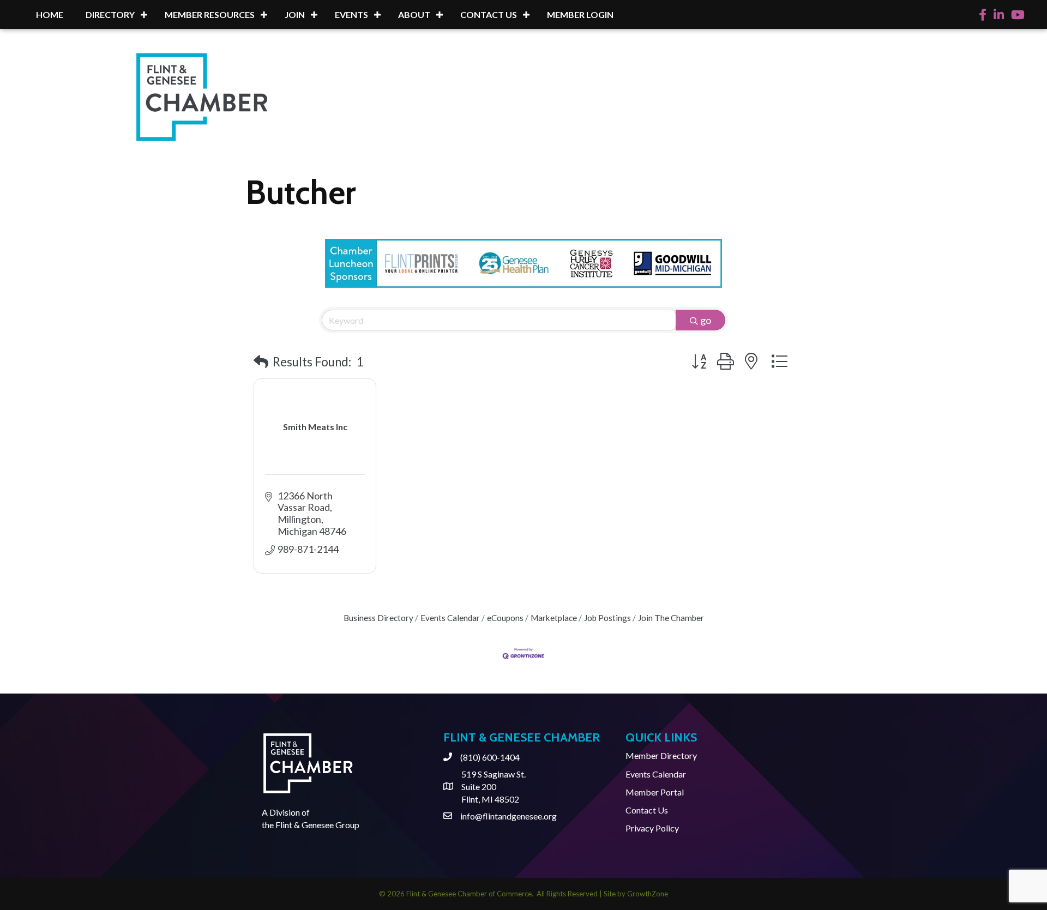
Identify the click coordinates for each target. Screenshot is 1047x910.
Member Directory (661, 755)
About (414, 14)
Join (295, 14)
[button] (261, 362)
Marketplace (554, 618)
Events (351, 14)
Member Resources (210, 14)
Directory (110, 14)
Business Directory (378, 618)
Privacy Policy (652, 828)
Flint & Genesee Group (317, 824)
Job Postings (607, 618)
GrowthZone (647, 893)
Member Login (580, 14)
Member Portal (654, 792)
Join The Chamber (671, 618)
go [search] (705, 320)
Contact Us (488, 14)
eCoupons (505, 618)
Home (49, 14)
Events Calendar (450, 618)
